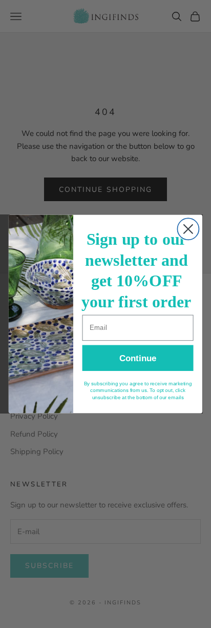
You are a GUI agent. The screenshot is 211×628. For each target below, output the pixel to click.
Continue (137, 358)
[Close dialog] (188, 229)
